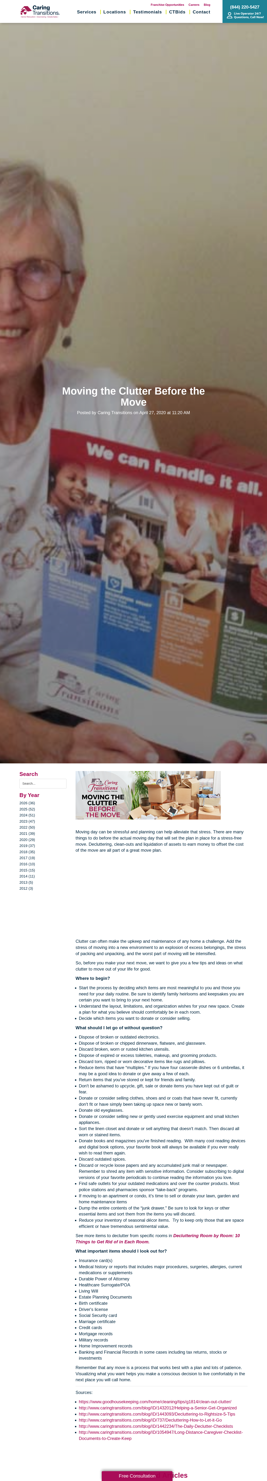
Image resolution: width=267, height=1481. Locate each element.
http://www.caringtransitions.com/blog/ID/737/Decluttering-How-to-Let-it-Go (150, 1420)
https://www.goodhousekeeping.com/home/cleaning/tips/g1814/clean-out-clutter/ (155, 1401)
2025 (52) (27, 809)
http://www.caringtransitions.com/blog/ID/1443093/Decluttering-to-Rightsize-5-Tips (157, 1414)
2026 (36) (27, 803)
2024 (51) (27, 815)
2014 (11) (27, 876)
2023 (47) (27, 821)
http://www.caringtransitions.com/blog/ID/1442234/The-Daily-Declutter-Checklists (156, 1426)
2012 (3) (26, 888)
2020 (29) (27, 840)
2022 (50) (27, 827)
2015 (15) (27, 870)
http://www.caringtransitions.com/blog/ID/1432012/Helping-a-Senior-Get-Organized (158, 1407)
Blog (207, 4)
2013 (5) (26, 882)
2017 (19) (27, 858)
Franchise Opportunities (167, 4)
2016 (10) (27, 864)
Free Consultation (137, 1476)
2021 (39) (27, 834)
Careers (194, 4)
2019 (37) (27, 846)
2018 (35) (27, 852)
